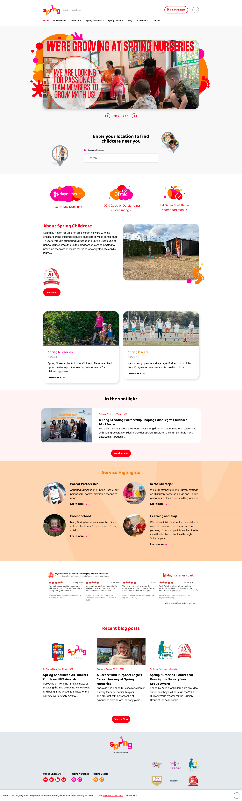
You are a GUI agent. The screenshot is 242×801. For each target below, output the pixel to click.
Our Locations (59, 20)
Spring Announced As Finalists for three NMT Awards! (65, 677)
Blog (130, 20)
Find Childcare (177, 10)
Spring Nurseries (94, 21)
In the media (142, 20)
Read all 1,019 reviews (186, 603)
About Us (75, 21)
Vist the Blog (121, 719)
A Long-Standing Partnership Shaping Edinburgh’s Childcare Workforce (143, 422)
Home (46, 20)
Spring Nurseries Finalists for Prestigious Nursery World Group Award (171, 679)
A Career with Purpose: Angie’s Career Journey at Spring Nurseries (119, 679)
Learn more (52, 292)
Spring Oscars (114, 21)
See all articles (121, 453)
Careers (156, 20)
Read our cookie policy (113, 795)
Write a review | (171, 603)
